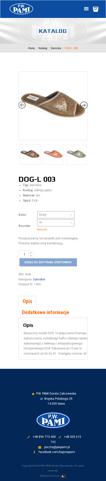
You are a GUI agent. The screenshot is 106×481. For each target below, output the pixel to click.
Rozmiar (24, 226)
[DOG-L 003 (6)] (53, 105)
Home (31, 48)
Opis (27, 301)
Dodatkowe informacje (45, 312)
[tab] (27, 301)
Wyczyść (42, 229)
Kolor (22, 215)
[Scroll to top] (57, 386)
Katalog (42, 48)
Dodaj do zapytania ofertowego (48, 262)
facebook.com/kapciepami (57, 452)
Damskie (56, 48)
